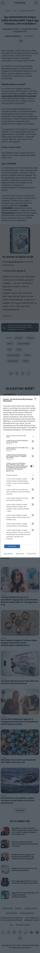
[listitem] (20, 436)
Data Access (20, 553)
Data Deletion (8, 553)
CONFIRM (12, 546)
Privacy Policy (31, 553)
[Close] (36, 399)
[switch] (32, 441)
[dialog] (20, 476)
